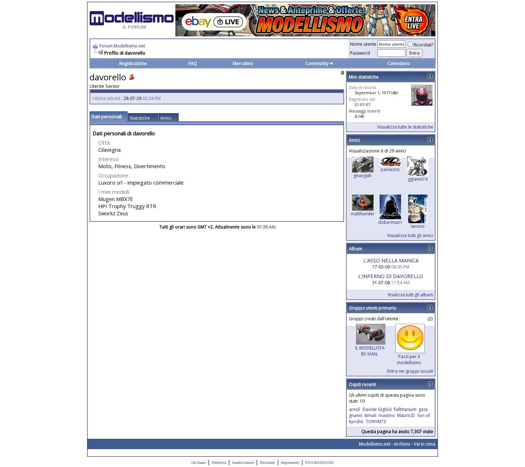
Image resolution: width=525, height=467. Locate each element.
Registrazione (133, 63)
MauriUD (406, 415)
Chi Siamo (198, 463)
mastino (387, 415)
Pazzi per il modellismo (409, 359)
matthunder (363, 214)
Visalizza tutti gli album (410, 295)
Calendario (399, 63)
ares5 (354, 409)
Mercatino (243, 63)
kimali (370, 415)
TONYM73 (376, 421)
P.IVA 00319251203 (319, 463)
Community (317, 63)
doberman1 (390, 222)
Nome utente (363, 44)
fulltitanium (405, 409)
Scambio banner (243, 463)
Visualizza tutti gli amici (410, 235)
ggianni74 (418, 179)
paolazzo (390, 169)
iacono (418, 226)
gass (423, 409)
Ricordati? (424, 45)
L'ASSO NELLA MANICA (391, 260)
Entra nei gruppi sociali (410, 371)
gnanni (355, 415)
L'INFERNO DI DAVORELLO (390, 276)
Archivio (402, 444)
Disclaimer (267, 463)
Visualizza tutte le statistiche (405, 127)
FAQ (193, 63)
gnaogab (363, 175)
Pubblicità (219, 463)
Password (360, 53)
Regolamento (290, 463)
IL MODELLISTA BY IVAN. (370, 351)
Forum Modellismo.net (122, 46)
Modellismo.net (374, 444)
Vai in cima (424, 444)
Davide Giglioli (377, 409)
